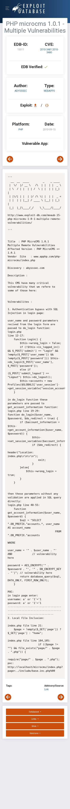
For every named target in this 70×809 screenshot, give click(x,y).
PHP (21, 129)
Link (46, 689)
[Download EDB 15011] (36, 105)
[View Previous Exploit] (10, 159)
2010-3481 (46, 49)
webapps (49, 90)
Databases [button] (34, 712)
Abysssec (21, 90)
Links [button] (34, 719)
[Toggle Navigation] (8, 8)
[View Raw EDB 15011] (47, 105)
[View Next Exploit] (60, 159)
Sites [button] (34, 726)
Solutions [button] (34, 733)
